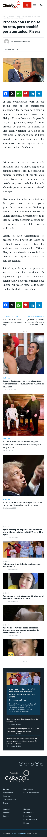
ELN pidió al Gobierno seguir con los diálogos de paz (12, 321)
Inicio (4, 16)
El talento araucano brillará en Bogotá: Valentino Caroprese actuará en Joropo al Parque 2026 (22, 444)
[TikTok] (32, 764)
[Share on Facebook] (6, 94)
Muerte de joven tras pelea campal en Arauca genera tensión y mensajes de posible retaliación (21, 630)
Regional (6, 527)
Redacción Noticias (17, 700)
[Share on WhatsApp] (19, 94)
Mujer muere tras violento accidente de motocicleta (22, 565)
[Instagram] (26, 764)
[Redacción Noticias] (7, 41)
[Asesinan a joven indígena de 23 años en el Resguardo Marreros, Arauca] (23, 613)
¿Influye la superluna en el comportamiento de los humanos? (34, 321)
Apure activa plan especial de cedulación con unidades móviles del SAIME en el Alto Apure (23, 532)
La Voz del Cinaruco (18, 833)
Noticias (11, 16)
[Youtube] (42, 764)
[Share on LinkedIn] (32, 94)
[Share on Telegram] (39, 94)
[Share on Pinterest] (26, 94)
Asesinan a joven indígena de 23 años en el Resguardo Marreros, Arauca (23, 597)
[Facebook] (21, 764)
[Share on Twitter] (12, 94)
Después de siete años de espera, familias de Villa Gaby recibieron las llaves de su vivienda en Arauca (23, 383)
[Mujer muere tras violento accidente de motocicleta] (23, 581)
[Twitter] (37, 764)
